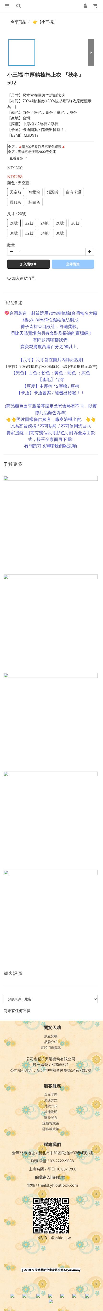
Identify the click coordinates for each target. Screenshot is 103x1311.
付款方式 (50, 1106)
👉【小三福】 (45, 21)
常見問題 (50, 1094)
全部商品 (18, 21)
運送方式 (50, 1100)
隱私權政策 (50, 1129)
